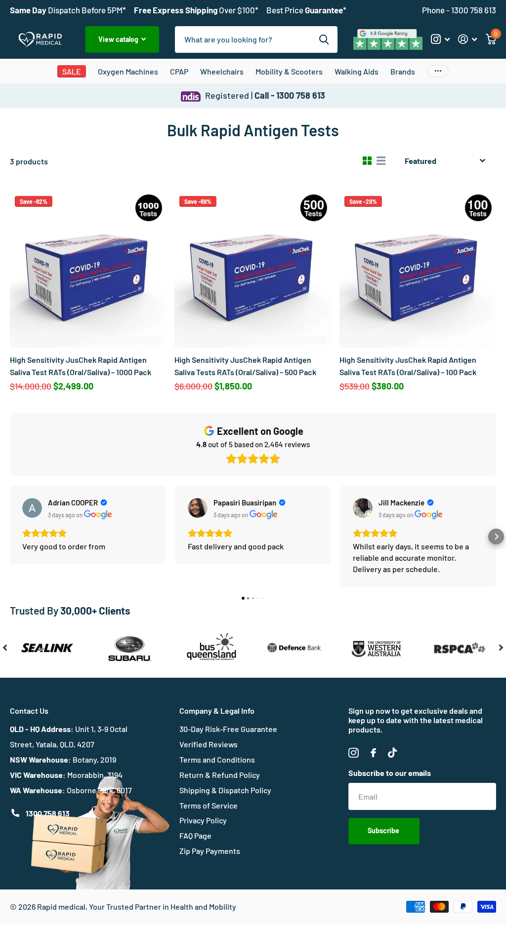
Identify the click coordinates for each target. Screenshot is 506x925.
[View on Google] (32, 508)
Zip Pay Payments (209, 850)
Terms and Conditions (217, 759)
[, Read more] (440, 39)
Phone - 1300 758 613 (459, 10)
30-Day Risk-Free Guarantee (228, 728)
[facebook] (373, 752)
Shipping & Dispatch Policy (225, 790)
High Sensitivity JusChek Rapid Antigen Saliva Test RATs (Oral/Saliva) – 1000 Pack (80, 365)
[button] (10, 536)
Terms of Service (208, 805)
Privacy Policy (203, 820)
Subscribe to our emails (389, 772)
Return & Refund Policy (219, 774)
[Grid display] (367, 160)
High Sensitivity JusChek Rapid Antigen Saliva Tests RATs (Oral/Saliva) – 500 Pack (245, 365)
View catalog (119, 39)
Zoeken (323, 39)
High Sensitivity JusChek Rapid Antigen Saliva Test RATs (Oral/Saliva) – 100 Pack (407, 365)
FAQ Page (195, 835)
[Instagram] (353, 753)
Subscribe (384, 830)
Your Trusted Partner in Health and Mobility (162, 906)
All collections (128, 74)
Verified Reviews (208, 744)
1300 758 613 (48, 813)
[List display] (381, 160)
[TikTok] (392, 753)
